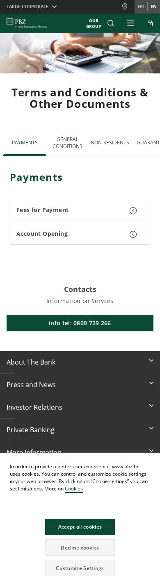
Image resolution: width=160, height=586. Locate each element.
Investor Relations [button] (34, 407)
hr (141, 6)
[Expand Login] (150, 23)
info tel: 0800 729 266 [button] (80, 323)
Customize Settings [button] (80, 568)
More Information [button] (34, 452)
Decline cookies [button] (80, 547)
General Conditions (67, 143)
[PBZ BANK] (27, 23)
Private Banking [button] (31, 429)
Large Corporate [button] (27, 6)
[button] (153, 460)
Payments (25, 142)
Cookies (74, 488)
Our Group (93, 23)
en (154, 6)
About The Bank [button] (31, 362)
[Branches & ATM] (128, 7)
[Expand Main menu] (130, 23)
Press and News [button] (31, 384)
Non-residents (110, 142)
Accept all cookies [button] (80, 526)
